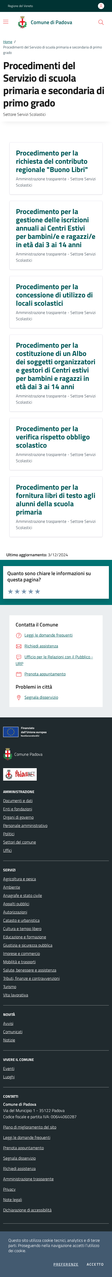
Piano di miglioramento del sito (29, 1127)
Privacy (9, 1189)
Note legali (12, 1199)
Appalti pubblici (16, 904)
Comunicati (12, 1032)
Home (7, 41)
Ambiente (11, 887)
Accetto (95, 1264)
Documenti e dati (18, 800)
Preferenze (65, 1264)
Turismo (9, 986)
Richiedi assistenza (19, 1168)
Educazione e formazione (24, 937)
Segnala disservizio (19, 1158)
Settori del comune (19, 842)
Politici (8, 834)
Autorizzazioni (15, 912)
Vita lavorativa (15, 995)
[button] (101, 22)
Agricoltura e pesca (19, 879)
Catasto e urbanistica (21, 920)
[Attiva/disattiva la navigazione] (6, 22)
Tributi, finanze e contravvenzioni (31, 978)
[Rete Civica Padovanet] (56, 774)
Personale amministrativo (25, 825)
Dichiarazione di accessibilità (27, 1210)
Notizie (9, 1040)
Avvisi (8, 1023)
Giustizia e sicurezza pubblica (27, 945)
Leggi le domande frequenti (26, 1137)
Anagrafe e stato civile (22, 895)
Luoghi (9, 1077)
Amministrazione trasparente (28, 1179)
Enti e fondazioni (17, 809)
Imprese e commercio (21, 953)
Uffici (7, 850)
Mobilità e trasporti (19, 962)
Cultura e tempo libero (22, 928)
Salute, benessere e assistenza (29, 970)
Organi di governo (18, 817)
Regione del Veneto (20, 6)
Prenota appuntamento (23, 1148)
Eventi (8, 1068)
